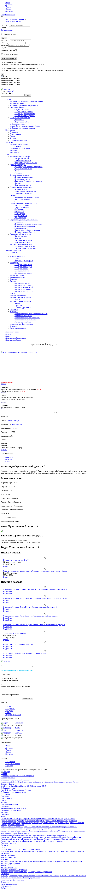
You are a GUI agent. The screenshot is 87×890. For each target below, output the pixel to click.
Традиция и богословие (23, 193)
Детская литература (18, 165)
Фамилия (4, 45)
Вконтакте (19, 723)
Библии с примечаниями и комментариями (27, 101)
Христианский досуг (22, 242)
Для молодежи (20, 218)
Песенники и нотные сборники (26, 197)
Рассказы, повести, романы (25, 248)
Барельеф (18, 305)
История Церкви (20, 189)
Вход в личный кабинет (14, 19)
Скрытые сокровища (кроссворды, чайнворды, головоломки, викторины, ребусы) (35, 571)
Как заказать (10, 762)
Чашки (17, 299)
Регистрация (10, 15)
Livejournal (19, 730)
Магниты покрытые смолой (25, 320)
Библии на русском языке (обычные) (24, 105)
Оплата (8, 7)
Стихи (16, 201)
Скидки (8, 9)
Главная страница (12, 332)
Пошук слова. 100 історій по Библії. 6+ (18, 644)
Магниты (14, 312)
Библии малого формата (23, 112)
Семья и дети (19, 214)
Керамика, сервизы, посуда (20, 297)
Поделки (17, 238)
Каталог (8, 334)
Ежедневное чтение (22, 179)
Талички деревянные (22, 308)
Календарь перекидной (23, 267)
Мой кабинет (6, 886)
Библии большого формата (24, 116)
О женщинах (19, 210)
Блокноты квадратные (19, 140)
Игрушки (14, 150)
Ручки (12, 136)
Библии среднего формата (24, 114)
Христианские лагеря (22, 161)
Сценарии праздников (23, 240)
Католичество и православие (21, 187)
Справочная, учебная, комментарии (24, 220)
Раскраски (18, 173)
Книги (8, 154)
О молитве (18, 183)
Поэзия (13, 195)
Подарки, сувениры (13, 250)
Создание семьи (20, 216)
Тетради (13, 138)
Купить (4, 450)
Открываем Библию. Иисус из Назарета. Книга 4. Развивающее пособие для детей (35, 598)
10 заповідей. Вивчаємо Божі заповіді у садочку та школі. (25, 653)
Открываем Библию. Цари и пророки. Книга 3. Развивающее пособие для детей (34, 625)
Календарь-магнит (21, 271)
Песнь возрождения (22, 199)
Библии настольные (18, 124)
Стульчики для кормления (20, 148)
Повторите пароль (8, 50)
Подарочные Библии (18, 108)
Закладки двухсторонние (24, 291)
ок (2, 74)
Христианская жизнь (22, 185)
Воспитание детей (21, 205)
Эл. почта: (5, 25)
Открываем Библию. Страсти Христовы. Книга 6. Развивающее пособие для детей (35, 589)
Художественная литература (21, 244)
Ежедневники (15, 134)
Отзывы (8, 459)
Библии (8, 99)
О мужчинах (19, 212)
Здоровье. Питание (21, 208)
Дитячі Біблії (19, 120)
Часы (12, 254)
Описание (9, 457)
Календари (14, 263)
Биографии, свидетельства (24, 246)
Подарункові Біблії (21, 122)
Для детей (9, 142)
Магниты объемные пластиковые (27, 318)
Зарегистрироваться (13, 21)
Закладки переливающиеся (24, 285)
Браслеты (14, 279)
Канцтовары (10, 130)
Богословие (18, 222)
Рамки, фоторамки (17, 275)
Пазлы (16, 171)
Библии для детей (17, 103)
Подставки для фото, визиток (21, 324)
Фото (7, 462)
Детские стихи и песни (23, 169)
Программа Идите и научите (25, 163)
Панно (17, 303)
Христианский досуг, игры (20, 234)
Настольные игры (21, 236)
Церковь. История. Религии (25, 232)
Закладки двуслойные (22, 289)
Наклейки (14, 310)
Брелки (17, 259)
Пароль (4, 28)
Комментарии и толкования (25, 191)
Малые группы (20, 228)
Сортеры (17, 146)
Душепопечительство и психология (28, 224)
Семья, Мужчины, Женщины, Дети (24, 203)
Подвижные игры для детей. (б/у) (16, 560)
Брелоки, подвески (17, 257)
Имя (2, 43)
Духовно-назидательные (19, 175)
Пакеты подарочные (18, 328)
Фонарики (14, 326)
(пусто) (11, 91)
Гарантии (9, 766)
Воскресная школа (21, 159)
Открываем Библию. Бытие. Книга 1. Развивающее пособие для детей (30, 616)
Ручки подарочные (17, 277)
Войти (4, 38)
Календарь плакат (21, 269)
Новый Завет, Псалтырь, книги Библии (25, 126)
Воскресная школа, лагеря (20, 156)
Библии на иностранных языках (22, 128)
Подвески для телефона (23, 261)
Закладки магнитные (22, 283)
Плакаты (13, 252)
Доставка (9, 5)
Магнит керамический (23, 316)
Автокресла (14, 152)
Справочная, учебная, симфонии (27, 230)
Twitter (17, 728)
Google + (18, 733)
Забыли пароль (6, 30)
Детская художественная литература (28, 167)
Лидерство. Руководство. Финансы (28, 181)
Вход (3, 15)
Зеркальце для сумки (18, 295)
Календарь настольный (23, 265)
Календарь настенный (23, 273)
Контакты (9, 11)
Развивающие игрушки (19, 144)
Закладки (14, 281)
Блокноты (14, 132)
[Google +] (6, 733)
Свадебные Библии (21, 110)
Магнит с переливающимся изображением (30, 314)
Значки (13, 293)
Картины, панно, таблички (20, 301)
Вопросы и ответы (12, 764)
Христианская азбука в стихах (15, 634)
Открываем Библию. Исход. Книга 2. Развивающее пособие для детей (30, 607)
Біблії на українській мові (20, 118)
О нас (7, 3)
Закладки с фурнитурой (23, 287)
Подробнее (7, 591)
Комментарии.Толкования (24, 226)
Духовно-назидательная (23, 177)
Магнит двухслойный (22, 322)
